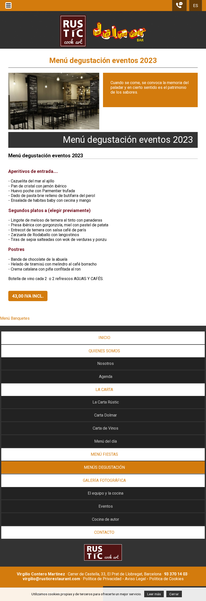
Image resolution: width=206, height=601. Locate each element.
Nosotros (105, 363)
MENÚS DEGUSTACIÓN (104, 467)
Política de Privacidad (102, 578)
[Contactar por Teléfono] (179, 7)
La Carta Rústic (105, 402)
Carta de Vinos (105, 428)
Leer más (154, 594)
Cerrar (174, 594)
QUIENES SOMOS (104, 351)
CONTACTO (104, 532)
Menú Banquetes (15, 318)
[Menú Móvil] (8, 8)
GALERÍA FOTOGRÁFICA (104, 480)
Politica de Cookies (166, 578)
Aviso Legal (135, 578)
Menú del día (105, 441)
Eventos (105, 506)
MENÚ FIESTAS (104, 454)
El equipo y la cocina (105, 493)
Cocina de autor (105, 519)
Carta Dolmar (105, 415)
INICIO (104, 337)
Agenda (105, 376)
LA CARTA (104, 389)
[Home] (103, 52)
